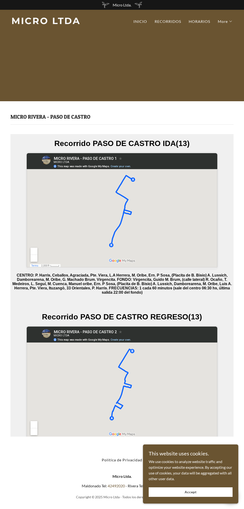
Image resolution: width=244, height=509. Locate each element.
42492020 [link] (116, 486)
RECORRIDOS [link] (168, 21)
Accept (190, 492)
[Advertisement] (122, 68)
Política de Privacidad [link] (122, 460)
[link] (64, 22)
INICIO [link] (140, 21)
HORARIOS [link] (199, 21)
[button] (225, 21)
